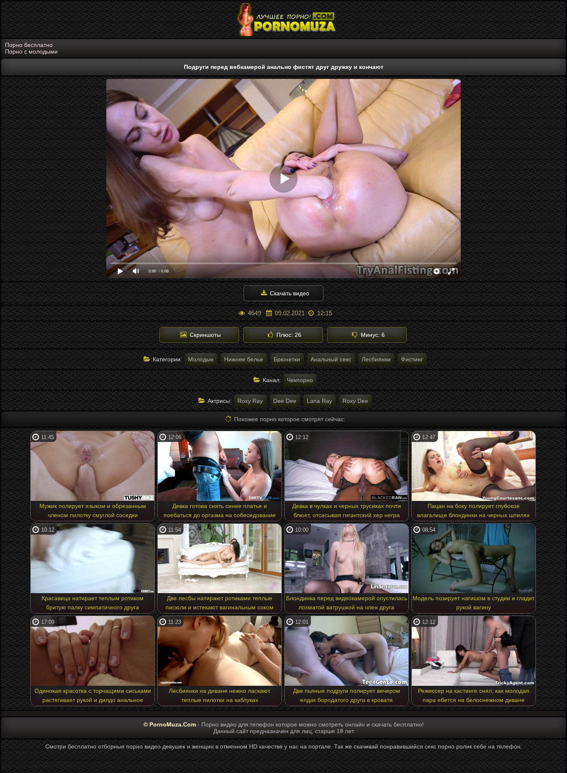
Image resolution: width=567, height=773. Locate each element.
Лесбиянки (376, 359)
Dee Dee (284, 401)
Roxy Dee (355, 401)
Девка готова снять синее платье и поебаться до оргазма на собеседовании (220, 510)
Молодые (201, 359)
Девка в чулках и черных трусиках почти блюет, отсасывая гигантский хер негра (346, 510)
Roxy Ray (250, 401)
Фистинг (412, 359)
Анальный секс (330, 359)
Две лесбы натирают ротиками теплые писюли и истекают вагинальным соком (220, 603)
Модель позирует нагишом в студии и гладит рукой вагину (474, 603)
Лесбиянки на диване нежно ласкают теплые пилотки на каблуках (219, 695)
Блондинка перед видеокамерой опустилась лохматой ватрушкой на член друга (346, 603)
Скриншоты (204, 334)
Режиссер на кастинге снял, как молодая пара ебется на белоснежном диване (473, 695)
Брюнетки (287, 359)
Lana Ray (319, 401)
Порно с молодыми (31, 51)
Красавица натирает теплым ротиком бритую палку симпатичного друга (93, 603)
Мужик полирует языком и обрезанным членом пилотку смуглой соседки (92, 510)
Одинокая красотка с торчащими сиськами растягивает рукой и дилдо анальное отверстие (92, 696)
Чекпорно (300, 380)
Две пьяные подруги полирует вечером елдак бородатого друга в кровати (346, 695)
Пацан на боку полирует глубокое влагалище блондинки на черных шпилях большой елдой (473, 512)
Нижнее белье (243, 359)
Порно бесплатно (29, 45)
